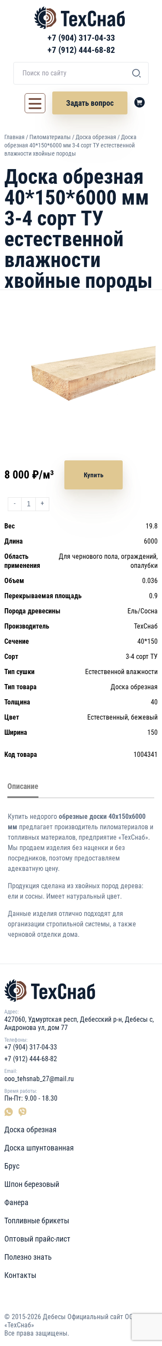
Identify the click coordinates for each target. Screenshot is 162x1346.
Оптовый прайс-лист (37, 1238)
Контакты (20, 1275)
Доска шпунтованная (39, 1147)
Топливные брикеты (36, 1220)
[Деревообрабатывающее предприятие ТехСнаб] (81, 990)
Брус (11, 1165)
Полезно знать (28, 1256)
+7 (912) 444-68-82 (81, 50)
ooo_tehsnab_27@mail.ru (39, 1079)
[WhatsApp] (10, 1112)
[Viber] (21, 1112)
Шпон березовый (31, 1184)
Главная (14, 137)
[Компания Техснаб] (79, 18)
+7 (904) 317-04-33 (81, 38)
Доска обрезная (96, 137)
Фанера (16, 1202)
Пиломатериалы (50, 137)
